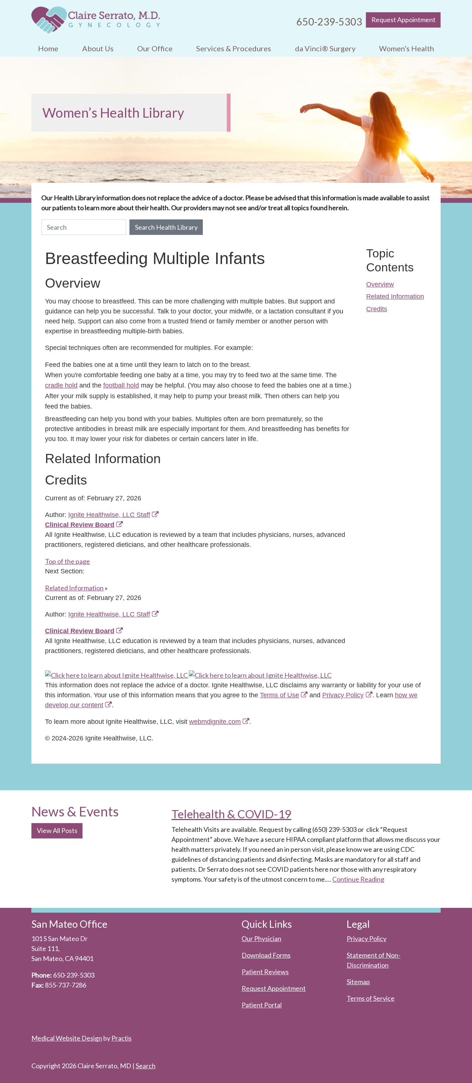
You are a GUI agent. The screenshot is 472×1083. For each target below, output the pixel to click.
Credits (376, 309)
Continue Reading (358, 879)
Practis (121, 1038)
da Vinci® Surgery (325, 48)
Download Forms (266, 955)
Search (146, 1066)
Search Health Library (166, 227)
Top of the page (67, 561)
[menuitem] (48, 48)
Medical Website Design (66, 1038)
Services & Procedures (233, 48)
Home (48, 48)
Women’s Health (406, 48)
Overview (380, 284)
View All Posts (57, 830)
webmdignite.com (215, 721)
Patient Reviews (265, 972)
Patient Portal (262, 1005)
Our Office (155, 48)
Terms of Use (279, 695)
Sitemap (358, 982)
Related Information (395, 296)
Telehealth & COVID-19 (231, 814)
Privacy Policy (343, 695)
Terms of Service (371, 998)
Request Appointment (403, 19)
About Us (98, 48)
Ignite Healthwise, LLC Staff (109, 614)
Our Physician (261, 938)
